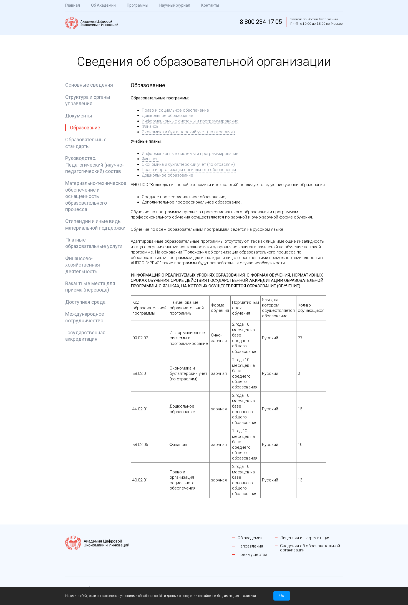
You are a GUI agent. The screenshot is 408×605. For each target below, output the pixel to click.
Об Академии (103, 5)
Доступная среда (85, 302)
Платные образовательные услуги (93, 243)
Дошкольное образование (167, 115)
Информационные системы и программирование (190, 121)
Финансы (150, 126)
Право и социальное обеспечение (175, 110)
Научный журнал (174, 5)
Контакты (210, 5)
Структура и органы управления (87, 100)
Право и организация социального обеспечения (189, 169)
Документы (78, 116)
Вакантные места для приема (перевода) (90, 286)
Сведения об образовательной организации (310, 548)
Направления (250, 546)
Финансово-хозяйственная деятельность (82, 264)
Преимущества (252, 555)
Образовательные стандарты (86, 143)
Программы (137, 5)
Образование (85, 127)
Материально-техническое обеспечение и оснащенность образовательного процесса (95, 196)
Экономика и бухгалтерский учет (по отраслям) (188, 131)
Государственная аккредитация (85, 336)
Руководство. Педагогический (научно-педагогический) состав (94, 164)
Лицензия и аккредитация (305, 538)
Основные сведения (89, 85)
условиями (128, 596)
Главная (72, 5)
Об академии (250, 538)
